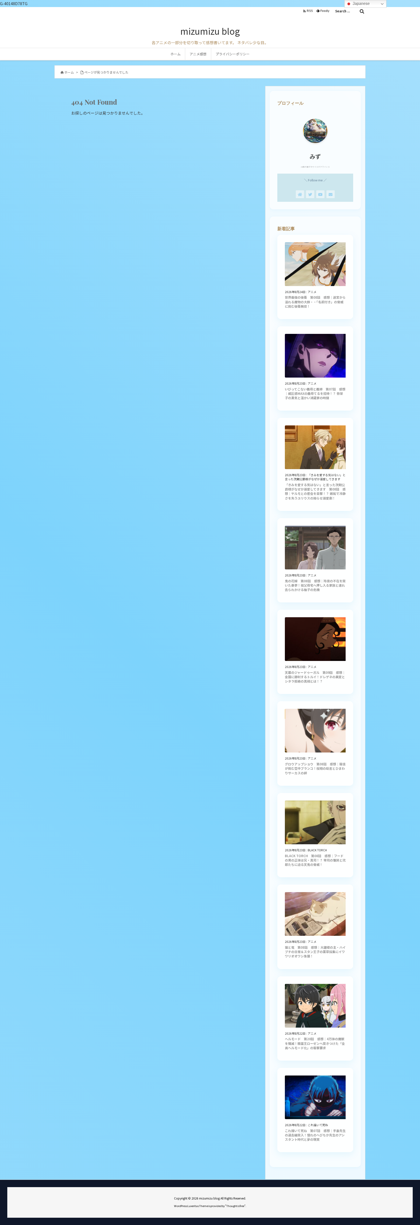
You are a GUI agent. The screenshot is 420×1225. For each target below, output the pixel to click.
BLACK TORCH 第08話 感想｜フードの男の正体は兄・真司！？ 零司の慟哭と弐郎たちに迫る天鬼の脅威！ (315, 860)
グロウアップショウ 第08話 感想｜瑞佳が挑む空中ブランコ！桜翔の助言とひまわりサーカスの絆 (315, 768)
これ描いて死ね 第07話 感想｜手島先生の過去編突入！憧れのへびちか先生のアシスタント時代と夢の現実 (315, 1135)
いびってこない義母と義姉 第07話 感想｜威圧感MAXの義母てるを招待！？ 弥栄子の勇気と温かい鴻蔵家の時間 (315, 393)
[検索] (362, 11)
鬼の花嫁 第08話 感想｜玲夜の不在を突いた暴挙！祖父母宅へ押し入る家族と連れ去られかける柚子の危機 (315, 585)
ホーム (69, 72)
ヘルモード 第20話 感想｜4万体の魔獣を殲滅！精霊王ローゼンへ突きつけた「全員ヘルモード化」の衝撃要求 (315, 1043)
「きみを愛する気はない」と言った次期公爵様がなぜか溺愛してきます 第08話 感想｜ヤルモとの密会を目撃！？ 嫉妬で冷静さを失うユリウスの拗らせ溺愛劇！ (315, 491)
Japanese (361, 3)
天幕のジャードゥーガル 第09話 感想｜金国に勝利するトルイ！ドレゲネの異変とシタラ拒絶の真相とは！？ (315, 677)
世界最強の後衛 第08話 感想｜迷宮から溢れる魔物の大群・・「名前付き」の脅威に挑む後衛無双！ (315, 301)
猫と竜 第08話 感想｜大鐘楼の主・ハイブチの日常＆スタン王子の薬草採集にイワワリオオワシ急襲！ (315, 951)
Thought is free (235, 1206)
